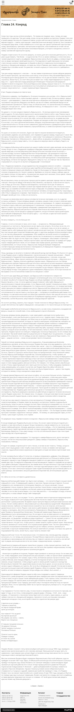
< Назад (33, 686)
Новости (23, 701)
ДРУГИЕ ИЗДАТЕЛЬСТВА (46, 702)
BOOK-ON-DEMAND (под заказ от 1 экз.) (46, 698)
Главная (60, 693)
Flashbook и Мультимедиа (42, 705)
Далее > (41, 686)
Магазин (22, 699)
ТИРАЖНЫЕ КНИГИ (44, 695)
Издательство (24, 695)
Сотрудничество (63, 696)
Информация (25, 693)
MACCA (22, 697)
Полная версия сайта (8, 710)
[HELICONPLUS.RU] (24, 11)
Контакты (6, 693)
